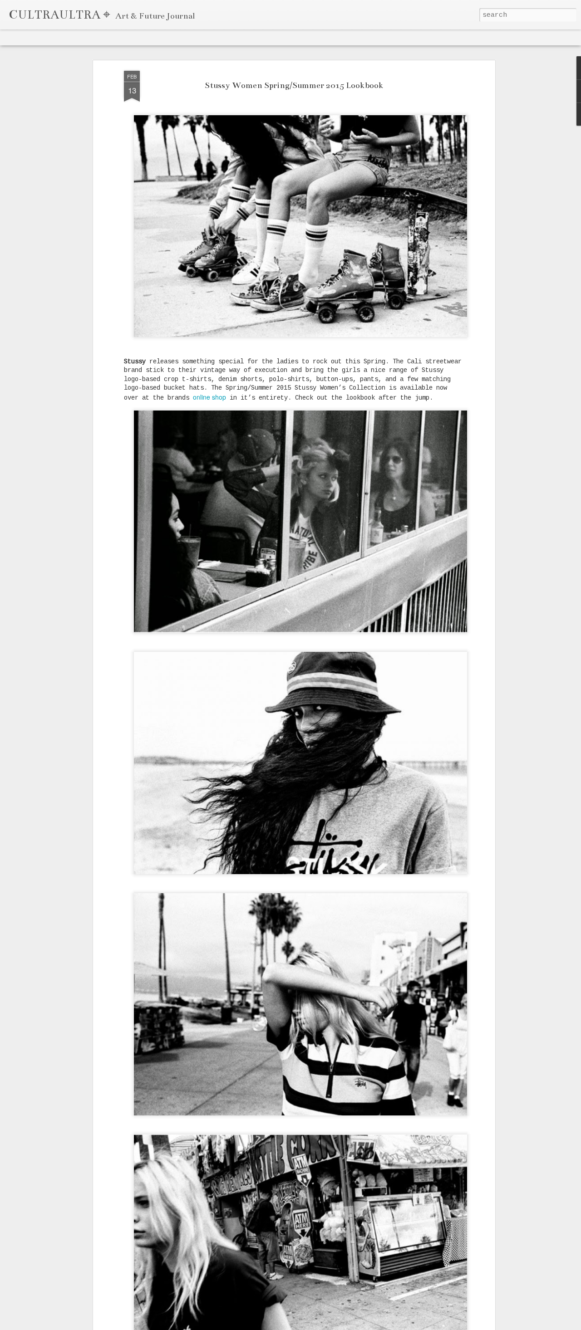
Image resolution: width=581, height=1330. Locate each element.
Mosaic (99, 37)
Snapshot (154, 37)
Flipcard (41, 37)
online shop (209, 396)
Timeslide (186, 37)
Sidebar (125, 37)
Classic (14, 37)
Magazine (71, 37)
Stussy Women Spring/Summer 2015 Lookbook (294, 86)
